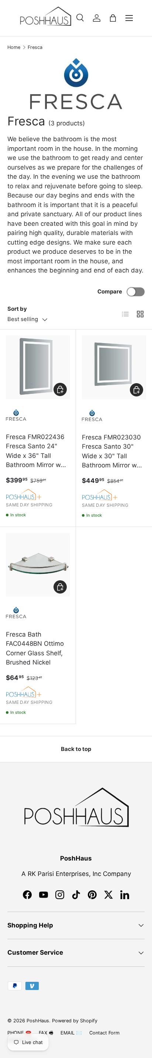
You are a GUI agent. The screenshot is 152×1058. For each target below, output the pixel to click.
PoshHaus (38, 1020)
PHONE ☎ (19, 1033)
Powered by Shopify (74, 1020)
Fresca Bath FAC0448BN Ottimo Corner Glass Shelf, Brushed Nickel (35, 648)
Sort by (17, 309)
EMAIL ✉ (71, 1033)
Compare (109, 291)
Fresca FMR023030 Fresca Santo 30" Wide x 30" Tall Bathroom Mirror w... (112, 451)
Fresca (35, 47)
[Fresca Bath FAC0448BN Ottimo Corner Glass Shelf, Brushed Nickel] (38, 564)
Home (13, 47)
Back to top (76, 749)
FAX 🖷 (46, 1033)
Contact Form (104, 1033)
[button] (113, 18)
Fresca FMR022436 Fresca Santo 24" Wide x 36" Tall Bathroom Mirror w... (36, 451)
